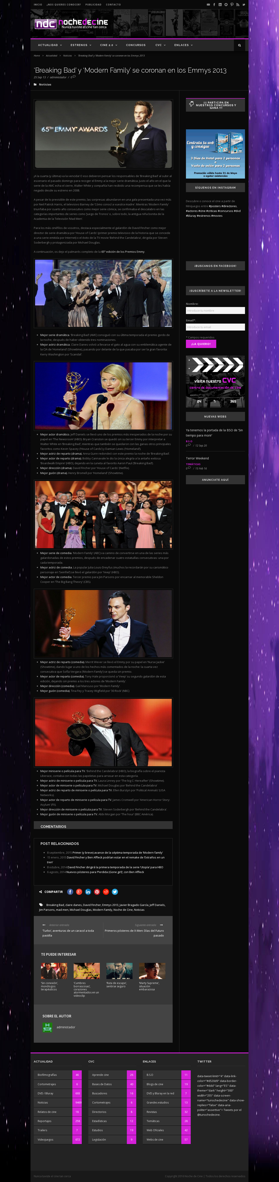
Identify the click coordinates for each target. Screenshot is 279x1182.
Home (37, 55)
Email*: (191, 320)
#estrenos (204, 216)
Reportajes (44, 1121)
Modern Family (102, 910)
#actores (192, 211)
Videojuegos (45, 1139)
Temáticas (193, 464)
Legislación (99, 1139)
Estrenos (79, 45)
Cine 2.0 (106, 45)
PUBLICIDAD (93, 4)
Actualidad (48, 45)
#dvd (237, 211)
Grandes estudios (158, 1102)
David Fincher (92, 905)
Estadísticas (99, 1121)
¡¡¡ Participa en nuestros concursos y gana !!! (216, 105)
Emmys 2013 (110, 905)
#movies (217, 216)
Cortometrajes (47, 1084)
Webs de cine (155, 1139)
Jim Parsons (47, 910)
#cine (202, 211)
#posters (215, 206)
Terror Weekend (197, 458)
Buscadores (99, 1093)
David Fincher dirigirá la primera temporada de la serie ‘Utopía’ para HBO (115, 867)
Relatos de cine (47, 1112)
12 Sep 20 (201, 445)
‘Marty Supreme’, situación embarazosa (149, 986)
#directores (229, 206)
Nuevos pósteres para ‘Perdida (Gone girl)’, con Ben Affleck (105, 872)
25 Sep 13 (40, 77)
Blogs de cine (155, 1084)
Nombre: (192, 304)
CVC (158, 45)
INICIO (38, 4)
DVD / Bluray (45, 1093)
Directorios (99, 1112)
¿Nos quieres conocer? (64, 4)
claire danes (73, 905)
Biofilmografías (47, 1075)
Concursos (136, 45)
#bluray (191, 216)
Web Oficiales (155, 1130)
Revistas (152, 1112)
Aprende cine (100, 1075)
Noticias (67, 55)
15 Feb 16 (201, 468)
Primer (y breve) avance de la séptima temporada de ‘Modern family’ (118, 853)
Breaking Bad (55, 905)
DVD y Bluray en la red (160, 1093)
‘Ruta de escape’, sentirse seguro (116, 984)
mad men (62, 910)
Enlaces (181, 45)
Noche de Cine (123, 910)
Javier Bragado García (134, 905)
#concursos (225, 211)
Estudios (97, 1130)
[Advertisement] (194, 27)
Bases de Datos (102, 1084)
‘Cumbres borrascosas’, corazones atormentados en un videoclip (86, 989)
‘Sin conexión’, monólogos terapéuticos (49, 986)
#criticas (211, 211)
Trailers (42, 1130)
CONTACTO (113, 4)
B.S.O (189, 441)
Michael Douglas (81, 910)
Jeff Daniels (157, 905)
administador (58, 77)
